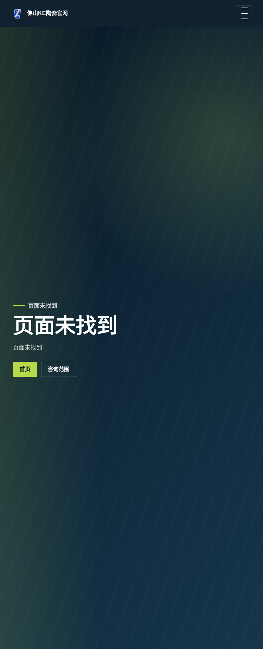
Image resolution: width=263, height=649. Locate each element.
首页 (25, 369)
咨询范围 (59, 369)
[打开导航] (244, 13)
